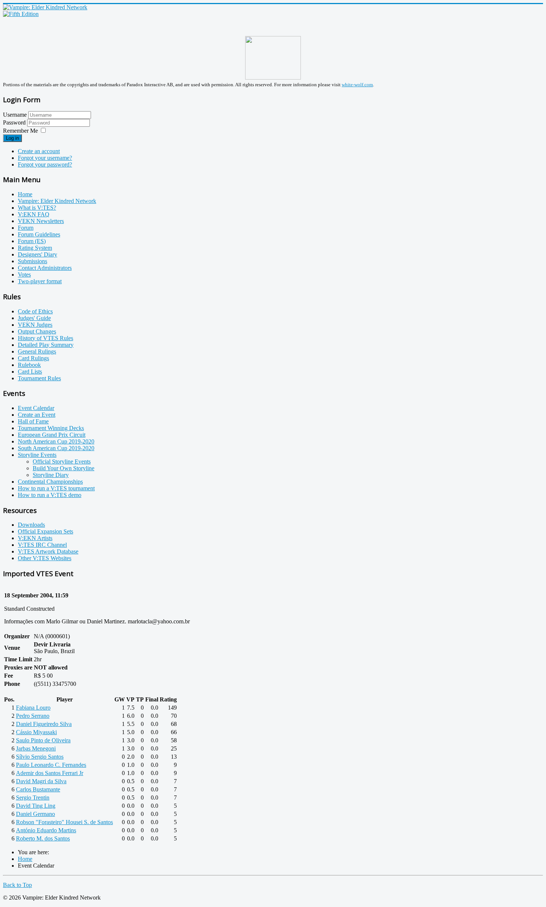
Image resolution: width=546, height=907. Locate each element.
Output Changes (37, 331)
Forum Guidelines (39, 234)
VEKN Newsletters (41, 221)
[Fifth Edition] (21, 14)
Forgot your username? (45, 158)
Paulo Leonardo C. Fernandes (51, 765)
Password (15, 122)
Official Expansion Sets (45, 531)
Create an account (39, 151)
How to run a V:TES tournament (56, 488)
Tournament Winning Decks (51, 428)
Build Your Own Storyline (63, 468)
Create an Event (36, 414)
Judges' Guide (34, 318)
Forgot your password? (45, 164)
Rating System (35, 248)
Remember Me (20, 131)
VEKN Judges (35, 325)
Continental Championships (50, 481)
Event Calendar (36, 408)
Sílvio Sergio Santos (40, 756)
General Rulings (37, 351)
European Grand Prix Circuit (51, 435)
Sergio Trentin (32, 797)
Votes (24, 274)
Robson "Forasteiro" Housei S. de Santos (64, 822)
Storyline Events (37, 455)
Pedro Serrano (32, 716)
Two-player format (40, 281)
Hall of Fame (33, 421)
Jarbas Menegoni (36, 748)
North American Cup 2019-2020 (56, 441)
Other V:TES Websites (44, 558)
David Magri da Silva (41, 781)
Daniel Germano (35, 814)
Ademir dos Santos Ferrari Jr (49, 773)
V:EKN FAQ (33, 214)
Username (15, 115)
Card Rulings (33, 358)
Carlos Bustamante (38, 789)
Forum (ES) (32, 241)
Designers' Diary (37, 254)
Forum (25, 228)
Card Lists (30, 371)
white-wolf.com (357, 84)
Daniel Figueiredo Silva (44, 724)
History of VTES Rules (45, 338)
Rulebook (29, 365)
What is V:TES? (37, 207)
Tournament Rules (39, 378)
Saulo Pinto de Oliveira (43, 740)
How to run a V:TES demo (49, 495)
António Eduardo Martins (46, 830)
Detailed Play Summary (46, 345)
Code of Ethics (35, 311)
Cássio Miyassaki (36, 732)
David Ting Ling (35, 806)
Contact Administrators (45, 268)
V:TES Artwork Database (48, 551)
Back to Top (17, 885)
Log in (12, 138)
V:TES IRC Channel (42, 545)
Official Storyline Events (62, 461)
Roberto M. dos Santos (43, 838)
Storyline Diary (51, 475)
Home (25, 194)
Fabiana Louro (33, 707)
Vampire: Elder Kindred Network (57, 201)
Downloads (31, 525)
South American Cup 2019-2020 (56, 448)
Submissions (32, 261)
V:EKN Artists (35, 538)
